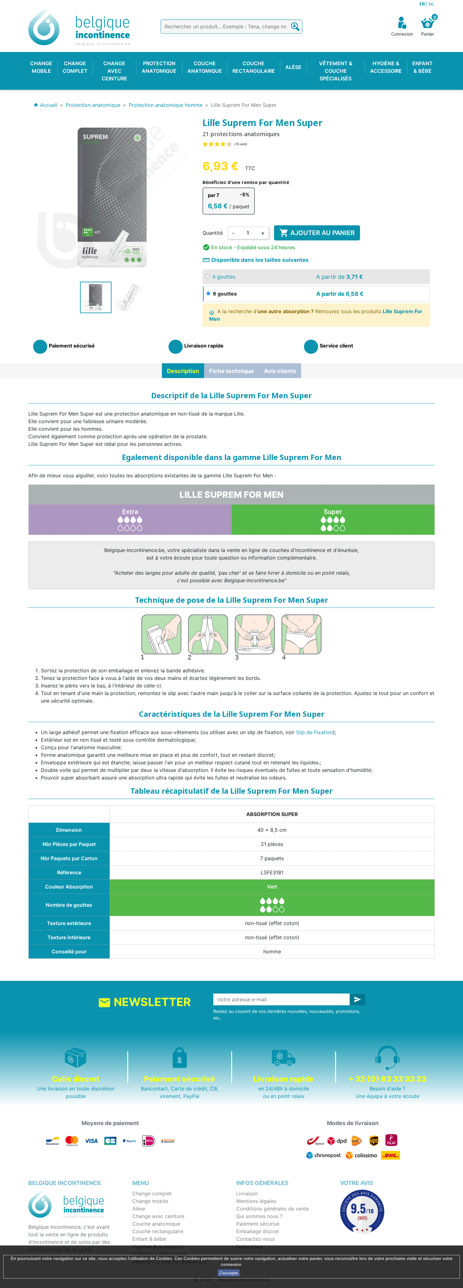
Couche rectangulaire (157, 1231)
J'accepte (228, 1272)
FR (423, 4)
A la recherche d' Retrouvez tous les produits (316, 315)
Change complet (152, 1193)
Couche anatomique (156, 1224)
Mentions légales (256, 1201)
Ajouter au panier (317, 233)
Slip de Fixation (314, 732)
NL (432, 4)
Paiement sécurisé (257, 1224)
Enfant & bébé (149, 1239)
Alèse (138, 1208)
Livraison (247, 1193)
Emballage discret (257, 1231)
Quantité (213, 233)
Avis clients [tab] (280, 371)
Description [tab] (183, 371)
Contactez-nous (255, 1239)
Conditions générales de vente (272, 1208)
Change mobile (150, 1201)
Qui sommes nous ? (259, 1216)
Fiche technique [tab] (231, 371)
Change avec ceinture (158, 1216)
